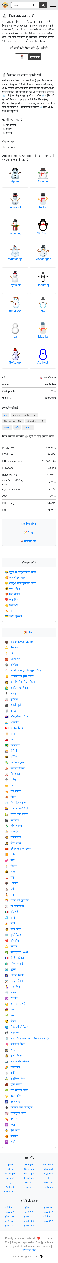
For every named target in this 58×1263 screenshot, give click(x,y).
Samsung (15, 233)
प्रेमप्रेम (12, 940)
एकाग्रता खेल (29, 541)
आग (9, 610)
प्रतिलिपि (34, 56)
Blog (29, 532)
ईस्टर (10, 710)
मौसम (10, 992)
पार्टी (10, 923)
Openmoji (43, 284)
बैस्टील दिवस (14, 958)
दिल (9, 860)
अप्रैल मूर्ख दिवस (16, 687)
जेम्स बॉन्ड (13, 843)
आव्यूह (11, 693)
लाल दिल (11, 599)
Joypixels (15, 284)
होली (10, 1141)
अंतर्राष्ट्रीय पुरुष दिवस (19, 676)
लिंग (9, 1009)
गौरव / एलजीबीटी (16, 808)
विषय (29, 632)
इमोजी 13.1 (9, 1221)
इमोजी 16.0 (29, 1225)
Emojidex (15, 310)
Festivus (13, 647)
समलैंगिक (12, 1067)
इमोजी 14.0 (29, 1221)
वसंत (10, 1015)
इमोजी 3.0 (48, 1207)
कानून (10, 733)
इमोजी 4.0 (9, 1212)
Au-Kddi (42, 362)
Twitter (43, 207)
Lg (15, 336)
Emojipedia (9, 1191)
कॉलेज (11, 756)
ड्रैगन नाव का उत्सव (18, 848)
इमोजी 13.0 (48, 1216)
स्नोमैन (7, 427)
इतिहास (11, 699)
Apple (15, 181)
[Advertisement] (29, 65)
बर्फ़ (5, 415)
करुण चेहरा (13, 588)
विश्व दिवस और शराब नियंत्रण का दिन (27, 1038)
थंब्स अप (11, 605)
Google (43, 181)
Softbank (15, 362)
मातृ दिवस (12, 986)
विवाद (10, 1021)
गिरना (10, 797)
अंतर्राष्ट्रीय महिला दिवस (20, 682)
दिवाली (11, 866)
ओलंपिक (12, 722)
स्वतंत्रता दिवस (15, 1113)
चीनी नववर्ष (13, 825)
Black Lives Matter (19, 641)
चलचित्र (12, 820)
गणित (10, 779)
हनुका (10, 1124)
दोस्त (10, 871)
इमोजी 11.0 (48, 1212)
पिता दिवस (13, 929)
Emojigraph (48, 1187)
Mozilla (43, 336)
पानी (10, 917)
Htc (43, 310)
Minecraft (13, 659)
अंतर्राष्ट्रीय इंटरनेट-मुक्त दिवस (23, 670)
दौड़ (9, 877)
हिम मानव (28, 427)
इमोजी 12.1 (29, 1216)
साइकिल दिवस (15, 1078)
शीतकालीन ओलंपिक (18, 1061)
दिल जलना (12, 594)
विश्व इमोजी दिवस (16, 1027)
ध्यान (10, 894)
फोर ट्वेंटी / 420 (16, 952)
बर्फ (17, 427)
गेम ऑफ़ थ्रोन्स (15, 802)
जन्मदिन (11, 831)
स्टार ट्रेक (13, 1096)
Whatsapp (15, 258)
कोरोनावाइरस (14, 762)
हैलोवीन (11, 1136)
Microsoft (43, 233)
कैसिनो (11, 751)
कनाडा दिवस (14, 728)
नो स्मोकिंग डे (14, 906)
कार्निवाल (12, 745)
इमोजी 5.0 (29, 1212)
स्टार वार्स (12, 1101)
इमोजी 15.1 (9, 1225)
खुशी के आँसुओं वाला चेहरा (20, 572)
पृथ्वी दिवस (13, 935)
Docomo (29, 1187)
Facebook (15, 207)
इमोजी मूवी (13, 705)
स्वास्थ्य (11, 1118)
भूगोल (10, 969)
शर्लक (10, 1050)
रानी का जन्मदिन (16, 1004)
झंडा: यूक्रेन (13, 616)
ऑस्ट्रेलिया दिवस (16, 716)
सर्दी (9, 1073)
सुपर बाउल (13, 1084)
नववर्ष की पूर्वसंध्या (17, 900)
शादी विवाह (13, 1055)
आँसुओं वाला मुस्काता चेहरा (20, 583)
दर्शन (10, 854)
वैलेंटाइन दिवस (15, 1044)
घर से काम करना (16, 814)
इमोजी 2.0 (29, 1207)
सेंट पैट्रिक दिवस (16, 1090)
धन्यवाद (11, 883)
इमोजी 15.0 (48, 1221)
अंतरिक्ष (11, 664)
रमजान (11, 998)
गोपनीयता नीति (29, 1250)
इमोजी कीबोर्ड (29, 523)
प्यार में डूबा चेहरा (15, 577)
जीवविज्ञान (13, 837)
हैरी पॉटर (12, 1130)
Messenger (43, 258)
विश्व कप (12, 1032)
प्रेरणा (11, 946)
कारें (10, 739)
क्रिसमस (12, 774)
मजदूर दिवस (14, 981)
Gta (10, 653)
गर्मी (9, 785)
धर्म (9, 889)
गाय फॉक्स (13, 791)
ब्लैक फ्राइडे (14, 963)
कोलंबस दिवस (15, 768)
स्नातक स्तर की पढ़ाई (18, 1107)
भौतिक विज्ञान (14, 975)
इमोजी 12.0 (9, 1216)
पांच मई (11, 912)
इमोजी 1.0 (9, 1207)
